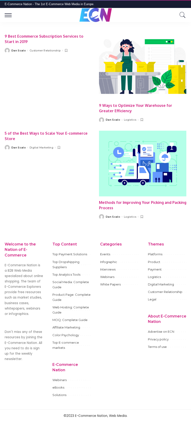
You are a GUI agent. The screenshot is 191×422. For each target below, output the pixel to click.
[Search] (181, 15)
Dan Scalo (18, 50)
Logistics (130, 120)
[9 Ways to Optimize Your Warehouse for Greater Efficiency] (142, 66)
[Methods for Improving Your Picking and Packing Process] (142, 163)
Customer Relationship (45, 50)
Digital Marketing (41, 147)
